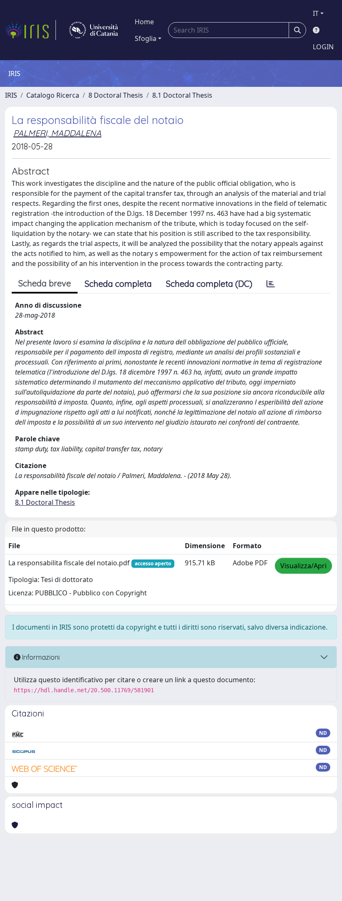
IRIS (11, 95)
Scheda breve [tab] (44, 283)
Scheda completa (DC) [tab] (209, 283)
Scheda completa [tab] (118, 283)
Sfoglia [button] (145, 38)
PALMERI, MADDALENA (57, 133)
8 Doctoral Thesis (115, 95)
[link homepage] (30, 30)
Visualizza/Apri (303, 565)
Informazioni (40, 657)
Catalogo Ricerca (52, 95)
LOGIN (323, 46)
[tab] (270, 284)
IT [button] (316, 13)
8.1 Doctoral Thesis (182, 95)
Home (144, 21)
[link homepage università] (94, 30)
